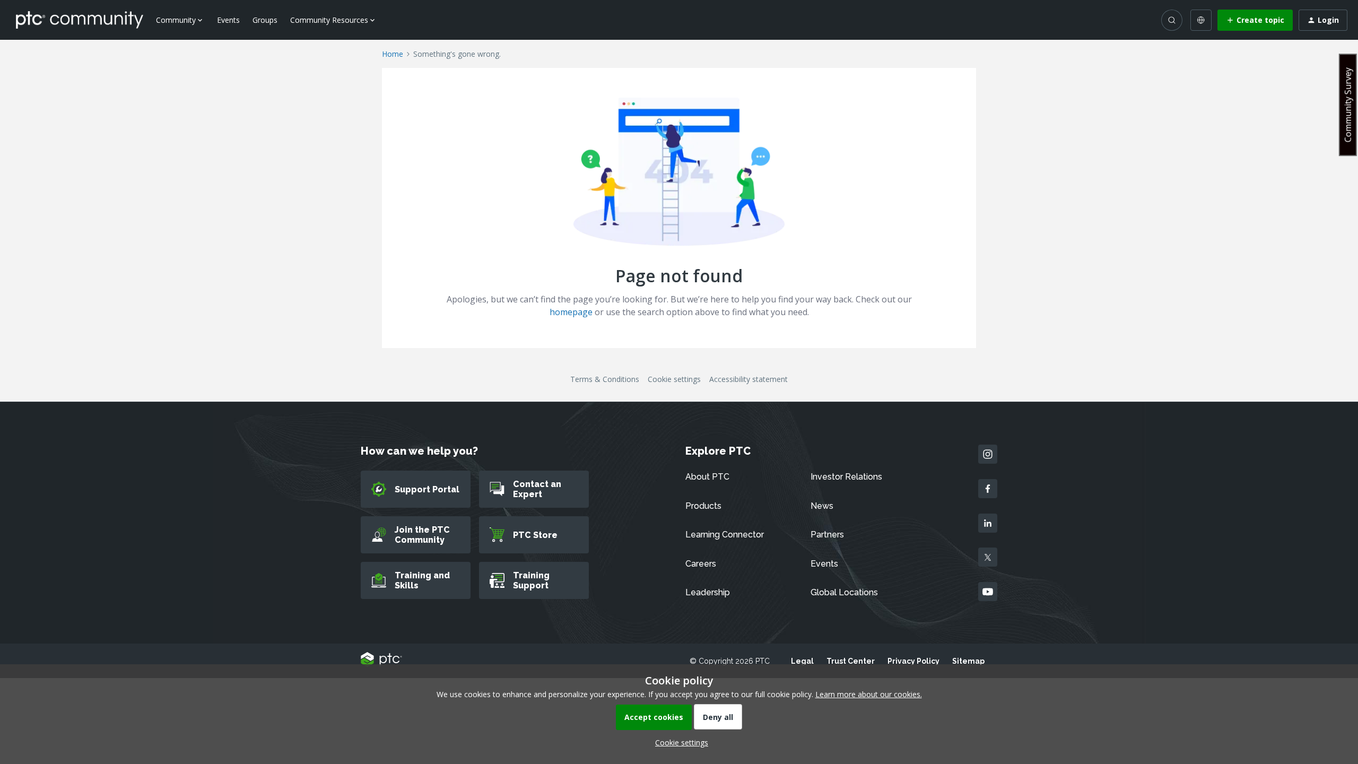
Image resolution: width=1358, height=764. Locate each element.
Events (228, 20)
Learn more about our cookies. (868, 694)
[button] (1255, 20)
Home (392, 54)
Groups (265, 20)
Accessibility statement (748, 379)
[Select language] (1201, 20)
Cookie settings (674, 379)
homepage (571, 312)
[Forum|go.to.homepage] (79, 19)
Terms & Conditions (604, 379)
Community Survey (1348, 104)
